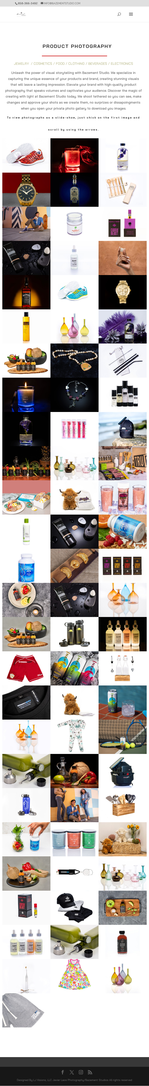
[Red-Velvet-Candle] (74, 171)
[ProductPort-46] (74, 342)
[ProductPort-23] (26, 274)
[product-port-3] (123, 342)
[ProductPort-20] (26, 650)
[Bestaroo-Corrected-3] (74, 992)
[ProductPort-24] (123, 958)
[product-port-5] (26, 376)
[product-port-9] (123, 445)
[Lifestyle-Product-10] (123, 718)
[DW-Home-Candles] (74, 855)
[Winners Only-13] (26, 718)
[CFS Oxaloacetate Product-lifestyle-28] (123, 274)
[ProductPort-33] (123, 582)
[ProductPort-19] (123, 821)
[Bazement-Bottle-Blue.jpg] (74, 205)
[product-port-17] (26, 205)
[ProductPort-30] (123, 787)
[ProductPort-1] (74, 616)
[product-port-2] (123, 171)
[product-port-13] (123, 411)
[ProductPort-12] (26, 787)
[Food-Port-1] (123, 479)
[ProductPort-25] (26, 821)
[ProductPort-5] (123, 992)
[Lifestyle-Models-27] (26, 240)
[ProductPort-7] (123, 924)
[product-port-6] (74, 650)
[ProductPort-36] (74, 445)
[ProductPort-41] (26, 547)
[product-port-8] (123, 205)
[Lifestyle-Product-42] (123, 753)
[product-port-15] (74, 376)
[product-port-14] (74, 308)
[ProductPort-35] (74, 240)
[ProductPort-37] (26, 479)
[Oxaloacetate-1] (26, 582)
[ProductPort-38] (74, 274)
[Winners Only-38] (74, 889)
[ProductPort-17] (26, 616)
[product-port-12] (74, 411)
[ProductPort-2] (74, 924)
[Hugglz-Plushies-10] (74, 513)
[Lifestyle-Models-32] (74, 821)
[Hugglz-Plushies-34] (123, 855)
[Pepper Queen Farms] (74, 787)
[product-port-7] (123, 240)
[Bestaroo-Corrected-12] (74, 753)
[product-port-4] (123, 650)
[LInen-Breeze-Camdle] (26, 411)
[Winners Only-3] (26, 1026)
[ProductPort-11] (26, 889)
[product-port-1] (26, 445)
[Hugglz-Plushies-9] (74, 718)
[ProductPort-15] (26, 171)
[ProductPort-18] (123, 684)
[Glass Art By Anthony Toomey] (74, 479)
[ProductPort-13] (26, 308)
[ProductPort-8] (74, 582)
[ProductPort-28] (123, 889)
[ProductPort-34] (123, 376)
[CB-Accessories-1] (74, 958)
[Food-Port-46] (26, 513)
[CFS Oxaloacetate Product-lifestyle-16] (123, 547)
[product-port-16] (123, 308)
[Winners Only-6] (26, 684)
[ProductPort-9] (26, 958)
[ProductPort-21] (26, 753)
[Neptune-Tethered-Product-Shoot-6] (74, 684)
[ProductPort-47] (26, 342)
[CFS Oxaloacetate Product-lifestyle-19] (26, 855)
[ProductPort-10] (74, 547)
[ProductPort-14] (26, 992)
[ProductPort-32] (123, 513)
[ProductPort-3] (26, 924)
